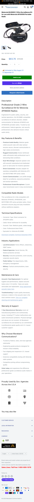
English (4, 453)
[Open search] (25, 7)
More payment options (17, 87)
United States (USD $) (17, 453)
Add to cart (17, 77)
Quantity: (5, 64)
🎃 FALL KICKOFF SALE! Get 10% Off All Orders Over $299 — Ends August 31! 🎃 (17, 1)
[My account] (28, 7)
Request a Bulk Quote (17, 93)
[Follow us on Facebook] (3, 476)
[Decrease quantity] (10, 64)
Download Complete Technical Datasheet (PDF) (17, 235)
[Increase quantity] (19, 64)
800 (21, 467)
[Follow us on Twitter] (6, 476)
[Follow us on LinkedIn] (12, 476)
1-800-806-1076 (22, 3)
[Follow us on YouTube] (9, 476)
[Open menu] (2, 7)
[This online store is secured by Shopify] (6, 440)
